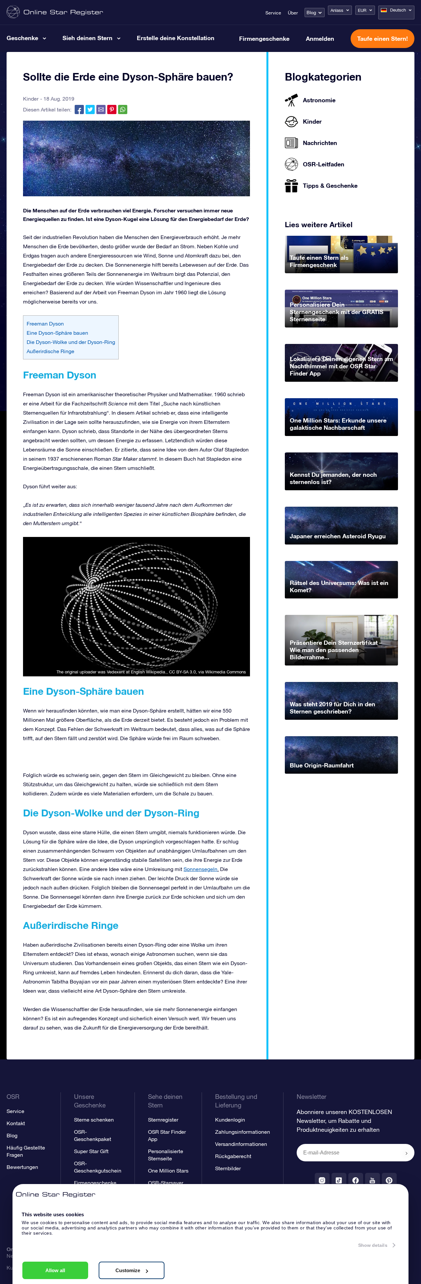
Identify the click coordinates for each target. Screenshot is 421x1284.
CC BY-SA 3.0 (182, 671)
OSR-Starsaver (165, 1183)
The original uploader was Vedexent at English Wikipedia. (111, 671)
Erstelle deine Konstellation (175, 37)
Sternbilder (228, 1168)
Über (293, 12)
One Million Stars (168, 1171)
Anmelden (320, 38)
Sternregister (163, 1120)
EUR (362, 10)
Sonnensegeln (200, 869)
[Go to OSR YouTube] (372, 1180)
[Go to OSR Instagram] (322, 1180)
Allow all (55, 1270)
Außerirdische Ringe (50, 351)
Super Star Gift (91, 1151)
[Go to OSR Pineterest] (389, 1180)
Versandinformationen (241, 1144)
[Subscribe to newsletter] (407, 1153)
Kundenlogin (230, 1120)
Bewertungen (22, 1167)
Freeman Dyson (45, 324)
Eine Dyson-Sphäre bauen (57, 333)
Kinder (30, 99)
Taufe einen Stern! (382, 38)
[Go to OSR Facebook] (355, 1180)
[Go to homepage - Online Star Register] (55, 12)
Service (273, 12)
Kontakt (16, 1123)
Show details (372, 1245)
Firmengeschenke (264, 38)
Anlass (337, 10)
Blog (311, 12)
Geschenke (22, 37)
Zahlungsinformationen (242, 1132)
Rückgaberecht (233, 1156)
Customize (127, 1270)
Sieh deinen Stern (87, 37)
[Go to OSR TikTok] (339, 1180)
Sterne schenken (94, 1120)
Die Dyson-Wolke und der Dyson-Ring (71, 342)
